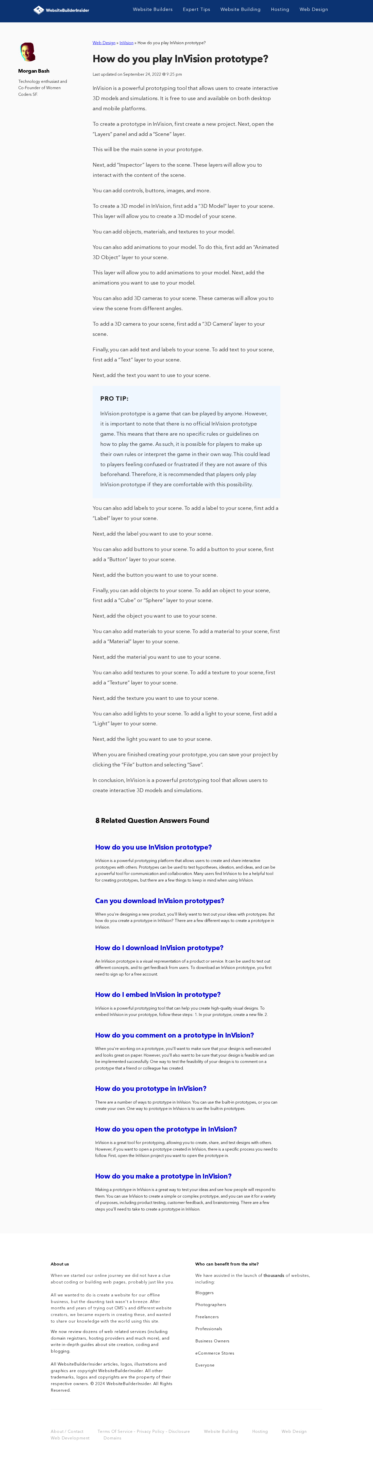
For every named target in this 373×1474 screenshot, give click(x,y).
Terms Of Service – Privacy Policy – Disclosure (143, 1432)
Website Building (241, 9)
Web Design (314, 9)
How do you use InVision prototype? (153, 847)
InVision (126, 43)
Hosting (280, 9)
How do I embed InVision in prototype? (158, 995)
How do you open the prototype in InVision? (166, 1129)
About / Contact (67, 1432)
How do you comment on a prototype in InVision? (174, 1035)
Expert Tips (196, 9)
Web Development (70, 1438)
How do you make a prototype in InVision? (163, 1176)
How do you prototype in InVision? (150, 1089)
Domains (112, 1438)
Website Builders (153, 9)
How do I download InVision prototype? (159, 948)
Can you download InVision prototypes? (159, 901)
